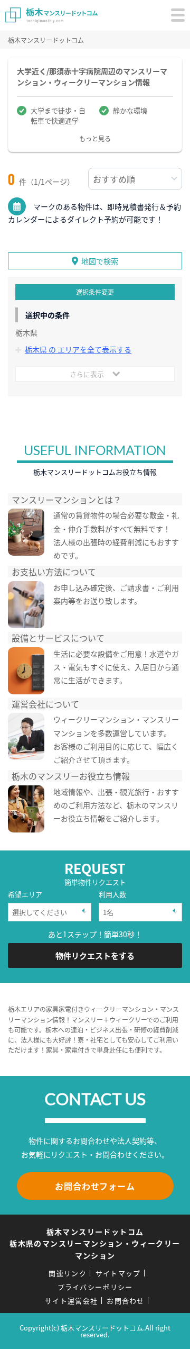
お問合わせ (126, 1300)
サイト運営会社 (71, 1300)
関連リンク (68, 1273)
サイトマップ (118, 1273)
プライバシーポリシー (95, 1286)
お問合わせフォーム (95, 1186)
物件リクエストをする (95, 955)
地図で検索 (99, 261)
